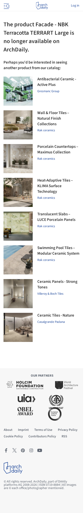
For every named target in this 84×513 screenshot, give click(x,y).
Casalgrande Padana (51, 322)
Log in (75, 5)
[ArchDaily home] (42, 5)
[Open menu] (6, 5)
